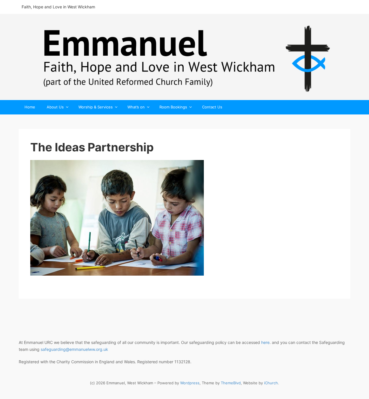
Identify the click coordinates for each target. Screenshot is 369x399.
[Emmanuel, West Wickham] (184, 57)
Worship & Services (95, 107)
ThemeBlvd (231, 383)
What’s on (136, 107)
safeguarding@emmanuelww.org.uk (74, 349)
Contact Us (212, 107)
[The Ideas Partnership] (184, 218)
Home (30, 107)
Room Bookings (173, 107)
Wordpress (189, 383)
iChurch (271, 383)
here (265, 342)
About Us (55, 107)
